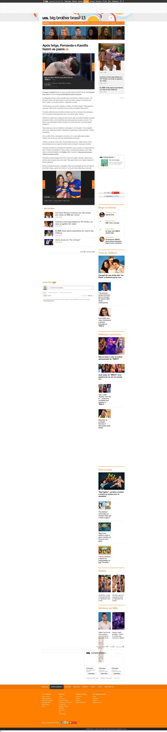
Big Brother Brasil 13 (67, 17)
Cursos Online (108, 157)
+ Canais (112, 23)
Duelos (107, 23)
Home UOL (45, 687)
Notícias (74, 1)
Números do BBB (78, 23)
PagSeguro (115, 1)
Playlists (95, 700)
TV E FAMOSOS (46, 694)
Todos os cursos (118, 653)
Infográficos (79, 696)
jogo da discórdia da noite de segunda (69, 94)
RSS (67, 723)
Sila (60, 712)
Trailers (77, 698)
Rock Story (61, 710)
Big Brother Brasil (46, 702)
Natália (64, 152)
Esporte (80, 1)
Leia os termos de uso (48, 300)
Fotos (51, 23)
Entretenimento (56, 687)
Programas (95, 698)
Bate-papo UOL (109, 687)
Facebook (62, 723)
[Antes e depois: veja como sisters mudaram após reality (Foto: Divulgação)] (101, 641)
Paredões (87, 23)
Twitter (65, 723)
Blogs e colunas (46, 696)
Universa (92, 1)
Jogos (100, 687)
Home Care (116, 678)
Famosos (98, 1)
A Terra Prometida (63, 700)
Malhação (61, 708)
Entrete (86, 1)
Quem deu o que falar (47, 700)
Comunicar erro (89, 251)
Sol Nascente (62, 714)
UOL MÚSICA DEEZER (99, 694)
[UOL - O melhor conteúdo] (45, 1)
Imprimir (82, 251)
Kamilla (52, 92)
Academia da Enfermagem (92, 678)
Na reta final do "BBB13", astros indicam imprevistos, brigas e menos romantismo (114, 241)
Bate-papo (68, 1)
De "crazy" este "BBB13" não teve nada (113, 232)
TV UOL (104, 1)
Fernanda (45, 92)
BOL (109, 1)
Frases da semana (46, 698)
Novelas (62, 694)
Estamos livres (110, 215)
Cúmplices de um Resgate (65, 702)
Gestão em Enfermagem (106, 678)
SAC (62, 1)
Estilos (94, 696)
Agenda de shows (97, 702)
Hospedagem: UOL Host (121, 729)
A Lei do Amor (62, 698)
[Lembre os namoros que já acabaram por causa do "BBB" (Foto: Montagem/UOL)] (101, 646)
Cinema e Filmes (81, 694)
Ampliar (89, 55)
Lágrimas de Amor (63, 706)
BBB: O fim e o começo (112, 223)
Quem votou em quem (97, 23)
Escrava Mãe (62, 704)
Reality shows (45, 704)
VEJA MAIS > (47, 85)
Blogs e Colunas (66, 23)
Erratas (111, 646)
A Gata (60, 696)
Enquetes (57, 23)
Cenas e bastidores (81, 702)
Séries (43, 706)
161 (67, 49)
